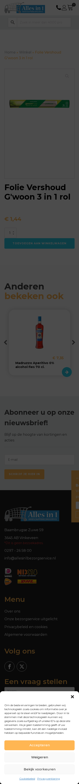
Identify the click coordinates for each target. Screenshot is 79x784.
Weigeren (39, 757)
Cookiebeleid (27, 778)
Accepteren (39, 745)
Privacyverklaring (48, 778)
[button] (72, 697)
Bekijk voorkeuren (40, 769)
